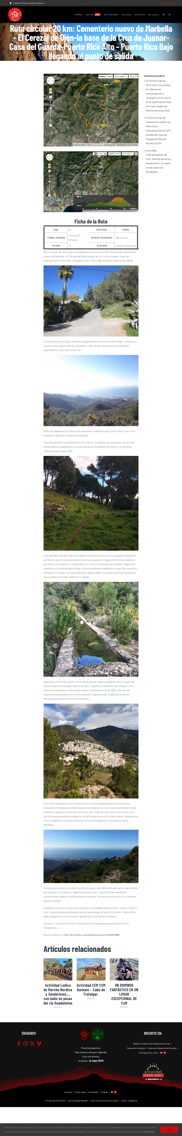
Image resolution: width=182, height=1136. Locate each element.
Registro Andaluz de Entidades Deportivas (151, 1043)
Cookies (104, 1092)
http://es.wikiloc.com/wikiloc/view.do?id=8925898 (91, 934)
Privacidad (93, 1092)
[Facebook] (19, 1043)
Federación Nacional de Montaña (162, 1048)
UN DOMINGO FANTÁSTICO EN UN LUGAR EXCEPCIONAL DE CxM (124, 994)
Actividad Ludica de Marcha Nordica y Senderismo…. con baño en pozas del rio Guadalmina (58, 994)
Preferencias (148, 1132)
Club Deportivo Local (148, 1052)
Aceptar (169, 1129)
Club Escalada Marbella (77, 1100)
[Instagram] (25, 1043)
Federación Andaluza (136, 1048)
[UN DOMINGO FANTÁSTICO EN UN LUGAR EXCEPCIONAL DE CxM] (124, 969)
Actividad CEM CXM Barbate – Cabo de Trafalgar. (91, 989)
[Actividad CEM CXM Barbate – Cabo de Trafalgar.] (91, 969)
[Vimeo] (39, 1043)
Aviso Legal (80, 1092)
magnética (132, 1100)
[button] (170, 14)
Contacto (68, 1092)
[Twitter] (32, 1043)
